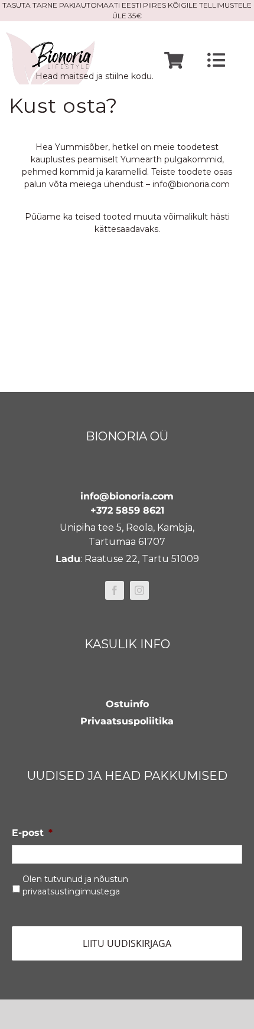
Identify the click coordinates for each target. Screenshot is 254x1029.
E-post (32, 832)
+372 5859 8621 (127, 510)
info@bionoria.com (191, 184)
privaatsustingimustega (71, 891)
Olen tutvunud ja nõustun (75, 885)
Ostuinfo (127, 704)
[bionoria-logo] (50, 37)
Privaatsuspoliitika (127, 721)
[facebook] (114, 590)
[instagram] (139, 590)
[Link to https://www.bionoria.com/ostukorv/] (174, 60)
